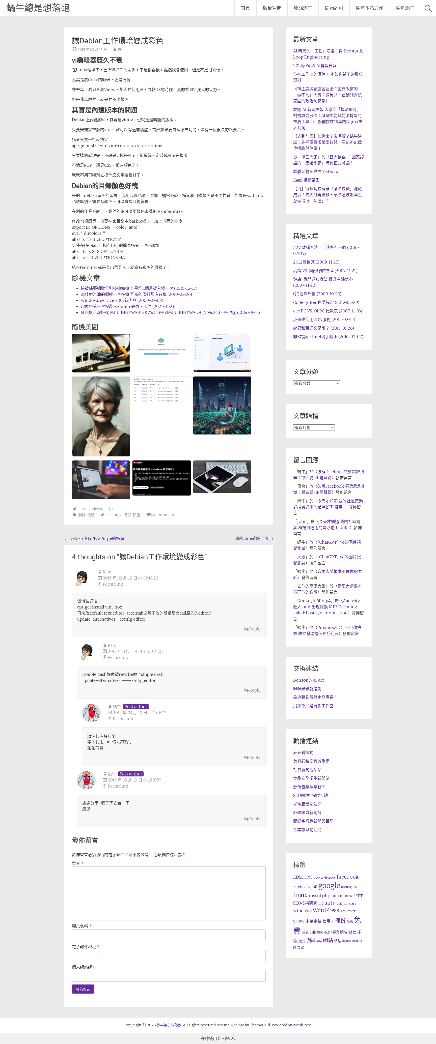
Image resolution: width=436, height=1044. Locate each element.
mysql (315, 895)
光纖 (350, 921)
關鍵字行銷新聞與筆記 (313, 821)
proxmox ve (342, 895)
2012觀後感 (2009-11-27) (316, 262)
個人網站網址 (84, 967)
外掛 (313, 932)
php (326, 895)
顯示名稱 (82, 926)
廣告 (344, 932)
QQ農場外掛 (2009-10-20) (317, 293)
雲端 (300, 947)
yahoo (299, 921)
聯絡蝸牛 (303, 8)
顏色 (136, 515)
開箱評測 (334, 8)
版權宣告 (272, 8)
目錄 (127, 515)
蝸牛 (121, 49)
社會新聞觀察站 (307, 769)
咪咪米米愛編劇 (307, 688)
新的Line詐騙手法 (254, 538)
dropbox (330, 877)
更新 (302, 941)
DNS (309, 877)
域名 (305, 932)
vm (339, 903)
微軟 (352, 932)
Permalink (113, 584)
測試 (310, 940)
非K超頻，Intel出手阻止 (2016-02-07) (328, 336)
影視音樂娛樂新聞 (309, 786)
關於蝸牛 (405, 8)
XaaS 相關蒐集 (306, 180)
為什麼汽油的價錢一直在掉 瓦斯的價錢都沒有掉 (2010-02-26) (136, 294)
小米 (327, 932)
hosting (346, 887)
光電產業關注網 (307, 803)
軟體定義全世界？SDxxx (315, 171)
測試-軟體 (86, 515)
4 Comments (162, 515)
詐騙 (355, 941)
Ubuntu (327, 903)
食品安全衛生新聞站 (311, 778)
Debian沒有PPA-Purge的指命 (94, 538)
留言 (78, 863)
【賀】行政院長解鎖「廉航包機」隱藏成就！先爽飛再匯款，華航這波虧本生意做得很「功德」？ (327, 194)
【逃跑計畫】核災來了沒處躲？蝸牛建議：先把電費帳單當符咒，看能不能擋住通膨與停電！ (327, 142)
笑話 (319, 941)
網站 (328, 940)
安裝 (320, 932)
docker (318, 877)
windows (302, 910)
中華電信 (314, 921)
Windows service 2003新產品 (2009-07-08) (122, 300)
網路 (337, 941)
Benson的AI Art (308, 680)
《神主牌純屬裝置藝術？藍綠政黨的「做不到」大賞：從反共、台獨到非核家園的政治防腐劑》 (327, 94)
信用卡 (328, 921)
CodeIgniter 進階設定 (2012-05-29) (326, 302)
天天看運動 (303, 752)
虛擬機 (346, 941)
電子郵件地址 (86, 946)
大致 (301, 556)
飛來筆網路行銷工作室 (313, 705)
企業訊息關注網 (307, 829)
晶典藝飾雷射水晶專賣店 (315, 697)
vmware (349, 903)
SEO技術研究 (305, 903)
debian (112, 515)
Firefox (299, 887)
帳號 (335, 932)
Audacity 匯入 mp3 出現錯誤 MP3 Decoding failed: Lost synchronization (326, 606)
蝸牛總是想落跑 (38, 8)
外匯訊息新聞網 (307, 812)
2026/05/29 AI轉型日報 (315, 65)
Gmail (312, 887)
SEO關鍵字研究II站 (310, 795)
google (329, 885)
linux (300, 895)
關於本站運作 (369, 8)
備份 (340, 920)
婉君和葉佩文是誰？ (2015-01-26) (323, 328)
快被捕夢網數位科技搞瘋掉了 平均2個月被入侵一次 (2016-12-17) (139, 288)
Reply (254, 628)
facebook (348, 877)
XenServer (348, 911)
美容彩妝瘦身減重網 (311, 761)
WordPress (326, 910)
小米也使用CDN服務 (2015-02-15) (324, 319)
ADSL (298, 877)
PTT (358, 895)
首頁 (245, 8)
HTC (355, 887)
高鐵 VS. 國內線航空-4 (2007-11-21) (325, 270)
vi (121, 515)
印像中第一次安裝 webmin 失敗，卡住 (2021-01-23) (128, 306)
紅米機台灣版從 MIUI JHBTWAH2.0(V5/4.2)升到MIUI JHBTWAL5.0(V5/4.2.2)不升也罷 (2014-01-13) (170, 312)
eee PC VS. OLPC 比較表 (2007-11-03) (327, 310)
